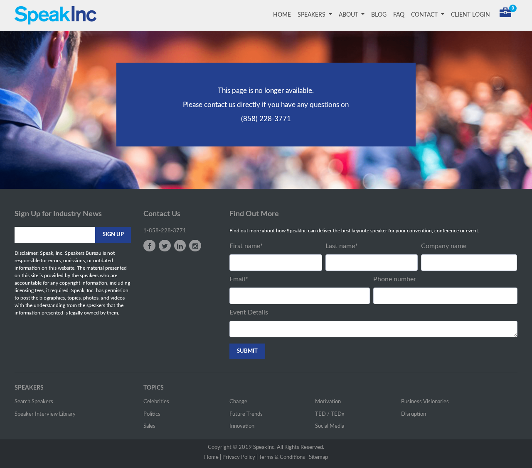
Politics (151, 414)
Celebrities (156, 402)
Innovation (241, 426)
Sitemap (318, 457)
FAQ (398, 15)
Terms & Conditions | (283, 457)
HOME (283, 15)
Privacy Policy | (240, 457)
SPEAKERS (312, 15)
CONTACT (425, 15)
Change (238, 402)
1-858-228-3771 (164, 231)
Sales (149, 426)
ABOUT (349, 15)
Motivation (328, 402)
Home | (212, 457)
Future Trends (246, 414)
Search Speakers (34, 402)
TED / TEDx (329, 414)
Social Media (329, 426)
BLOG (379, 15)
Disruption (413, 414)
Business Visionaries (425, 402)
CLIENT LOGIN (470, 15)
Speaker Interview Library (45, 414)
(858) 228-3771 (266, 118)
